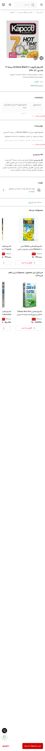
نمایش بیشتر (40, 116)
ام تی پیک (39, 12)
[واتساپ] (4, 736)
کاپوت (36, 81)
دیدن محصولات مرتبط (32, 746)
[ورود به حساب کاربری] (10, 4)
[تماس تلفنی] (4, 730)
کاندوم (12, 12)
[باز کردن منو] (41, 5)
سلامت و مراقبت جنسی (25, 12)
